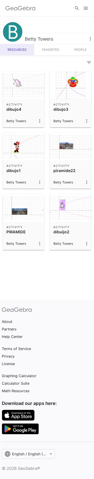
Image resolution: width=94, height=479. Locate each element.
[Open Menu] (86, 8)
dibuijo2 (61, 231)
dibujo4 (13, 109)
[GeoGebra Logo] (20, 8)
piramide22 (64, 170)
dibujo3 (60, 109)
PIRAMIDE (16, 231)
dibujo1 (13, 170)
